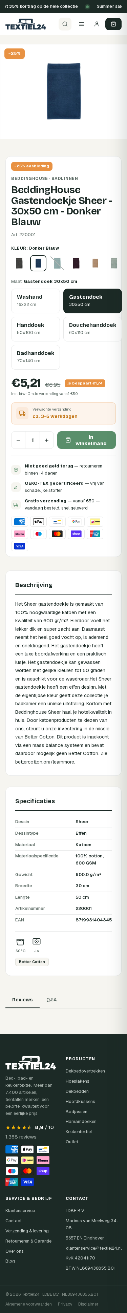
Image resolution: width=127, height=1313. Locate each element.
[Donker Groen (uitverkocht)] (57, 263)
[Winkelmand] (113, 24)
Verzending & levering (27, 1231)
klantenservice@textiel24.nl (94, 1248)
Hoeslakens (77, 1081)
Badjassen (76, 1111)
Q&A (51, 1000)
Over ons (14, 1251)
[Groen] (114, 263)
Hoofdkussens (80, 1101)
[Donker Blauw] (38, 263)
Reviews (22, 1000)
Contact (13, 1221)
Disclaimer (88, 1304)
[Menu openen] (81, 24)
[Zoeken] (65, 24)
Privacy (65, 1304)
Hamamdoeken (81, 1121)
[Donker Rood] (76, 263)
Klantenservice (20, 1210)
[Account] (97, 24)
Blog (10, 1261)
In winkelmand (91, 440)
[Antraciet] (19, 263)
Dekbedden (77, 1091)
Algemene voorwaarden (28, 1304)
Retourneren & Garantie (28, 1241)
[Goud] (95, 263)
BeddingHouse (29, 178)
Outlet (72, 1142)
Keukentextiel (79, 1131)
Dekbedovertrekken (85, 1071)
